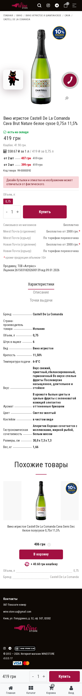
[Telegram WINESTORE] (56, 5)
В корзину (41, 554)
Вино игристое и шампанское (43, 15)
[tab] (41, 285)
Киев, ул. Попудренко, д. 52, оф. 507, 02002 (27, 618)
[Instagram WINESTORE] (48, 5)
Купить (45, 211)
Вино (19, 15)
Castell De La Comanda (16, 19)
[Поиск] (39, 5)
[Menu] (74, 5)
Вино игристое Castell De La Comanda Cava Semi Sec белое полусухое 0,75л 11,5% (41, 528)
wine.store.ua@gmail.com (17, 611)
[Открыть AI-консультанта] (13, 80)
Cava (67, 15)
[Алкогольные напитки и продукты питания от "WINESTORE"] (18, 5)
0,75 (8, 201)
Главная (8, 15)
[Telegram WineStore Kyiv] (25, 649)
